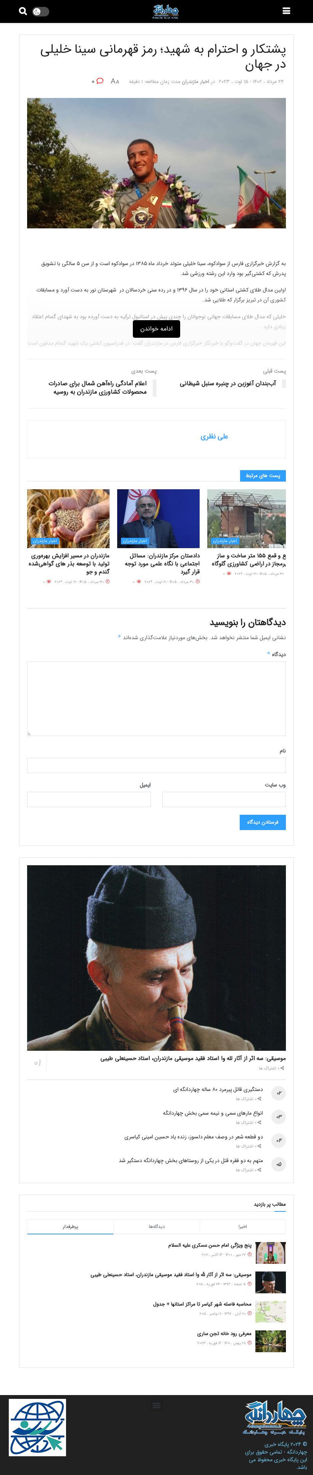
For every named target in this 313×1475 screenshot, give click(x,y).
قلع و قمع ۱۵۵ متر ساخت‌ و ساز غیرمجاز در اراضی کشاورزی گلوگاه (251, 559)
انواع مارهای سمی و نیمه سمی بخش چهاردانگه (213, 1113)
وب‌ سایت (275, 785)
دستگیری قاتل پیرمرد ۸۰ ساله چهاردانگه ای (218, 1089)
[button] (156, 1405)
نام (283, 751)
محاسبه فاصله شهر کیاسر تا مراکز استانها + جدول (202, 1304)
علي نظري (214, 436)
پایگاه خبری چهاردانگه (286, 1448)
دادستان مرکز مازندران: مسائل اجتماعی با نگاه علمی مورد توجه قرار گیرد (162, 563)
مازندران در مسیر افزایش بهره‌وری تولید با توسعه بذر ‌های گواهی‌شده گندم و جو (69, 563)
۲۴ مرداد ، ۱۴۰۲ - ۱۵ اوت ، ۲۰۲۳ (251, 82)
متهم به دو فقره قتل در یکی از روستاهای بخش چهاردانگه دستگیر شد (191, 1160)
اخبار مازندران (195, 82)
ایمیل (145, 785)
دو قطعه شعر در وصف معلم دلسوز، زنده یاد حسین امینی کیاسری (193, 1137)
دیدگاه (276, 654)
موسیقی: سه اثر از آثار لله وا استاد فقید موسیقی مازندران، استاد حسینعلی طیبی (193, 1058)
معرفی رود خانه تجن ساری (224, 1334)
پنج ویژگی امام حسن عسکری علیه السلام (210, 1245)
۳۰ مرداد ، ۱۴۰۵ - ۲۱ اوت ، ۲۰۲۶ (260, 574)
